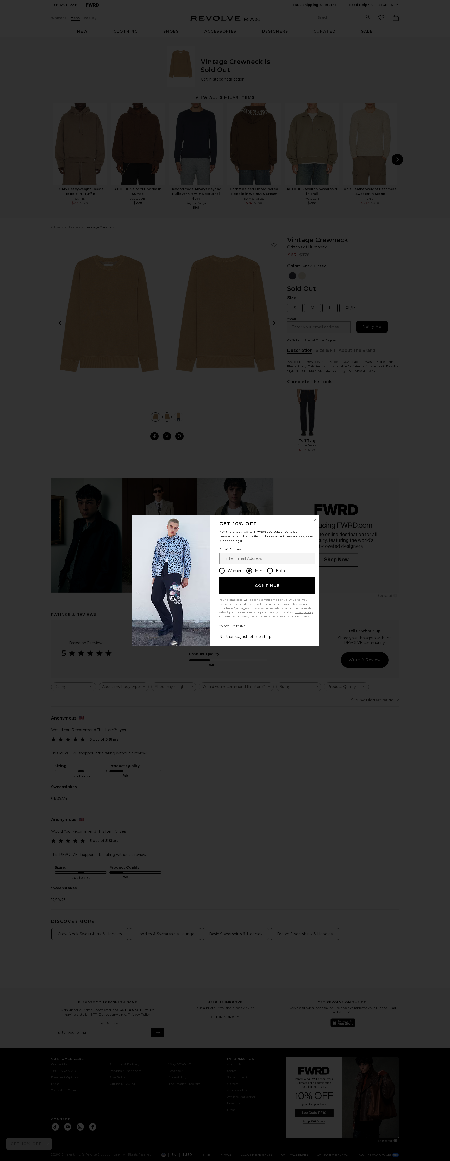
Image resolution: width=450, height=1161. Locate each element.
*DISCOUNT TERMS (232, 626)
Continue (267, 585)
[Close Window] (315, 519)
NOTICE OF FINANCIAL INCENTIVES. (284, 616)
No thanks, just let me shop (245, 636)
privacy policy (304, 612)
